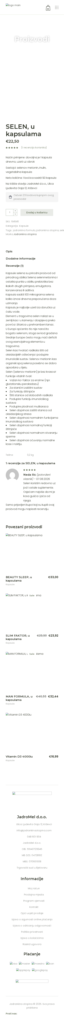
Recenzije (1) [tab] (15, 265)
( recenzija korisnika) (34, 147)
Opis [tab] (9, 251)
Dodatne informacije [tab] (20, 258)
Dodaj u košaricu (36, 212)
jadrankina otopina (47, 230)
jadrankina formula (24, 230)
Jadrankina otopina (25, 234)
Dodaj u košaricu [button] (44, 577)
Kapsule (24, 226)
